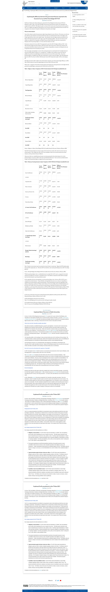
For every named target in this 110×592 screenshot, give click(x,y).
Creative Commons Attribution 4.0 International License (49, 584)
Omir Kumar (44, 396)
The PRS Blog (27, 10)
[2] (25, 58)
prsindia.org (76, 590)
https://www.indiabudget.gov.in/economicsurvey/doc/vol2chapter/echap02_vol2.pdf (40, 300)
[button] (23, 8)
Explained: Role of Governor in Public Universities (47, 312)
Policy (47, 392)
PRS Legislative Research (32, 584)
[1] (39, 56)
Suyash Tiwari (44, 20)
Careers (31, 590)
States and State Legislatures (47, 310)
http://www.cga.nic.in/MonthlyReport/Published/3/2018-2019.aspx (37, 304)
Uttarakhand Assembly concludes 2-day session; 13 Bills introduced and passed (79, 36)
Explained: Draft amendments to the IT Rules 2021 (46, 394)
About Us (26, 590)
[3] (53, 66)
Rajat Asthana (44, 313)
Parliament (46, 14)
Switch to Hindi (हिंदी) (55, 1)
